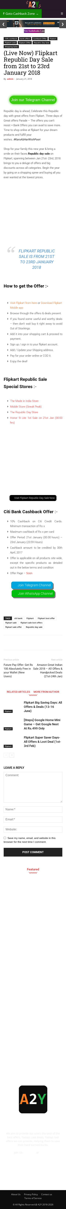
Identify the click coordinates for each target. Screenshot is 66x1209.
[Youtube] (57, 1181)
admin (10, 78)
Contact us (46, 1194)
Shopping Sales (11, 46)
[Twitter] (48, 1181)
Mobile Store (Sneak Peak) (26, 406)
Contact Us (33, 1156)
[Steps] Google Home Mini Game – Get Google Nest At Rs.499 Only (42, 724)
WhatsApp (46, 1152)
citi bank (18, 618)
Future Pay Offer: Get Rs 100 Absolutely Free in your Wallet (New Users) (18, 670)
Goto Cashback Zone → (21, 13)
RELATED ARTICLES (18, 691)
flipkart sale (10, 622)
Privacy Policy (31, 1194)
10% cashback (11, 38)
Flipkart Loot (10, 42)
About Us (16, 1194)
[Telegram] (38, 1181)
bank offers (25, 38)
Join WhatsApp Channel (35, 593)
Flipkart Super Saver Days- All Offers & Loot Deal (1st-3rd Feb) (42, 742)
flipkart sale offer (13, 627)
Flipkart (53, 38)
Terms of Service (33, 1198)
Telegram (30, 1152)
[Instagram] (28, 1181)
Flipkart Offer (25, 42)
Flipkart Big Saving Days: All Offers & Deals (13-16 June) (43, 707)
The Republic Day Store (24, 412)
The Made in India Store (24, 401)
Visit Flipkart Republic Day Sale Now (34, 497)
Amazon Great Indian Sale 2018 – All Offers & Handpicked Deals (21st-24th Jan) (47, 670)
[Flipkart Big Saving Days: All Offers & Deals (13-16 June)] (13, 707)
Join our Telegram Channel (33, 100)
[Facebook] (8, 1181)
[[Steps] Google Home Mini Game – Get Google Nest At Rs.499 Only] (13, 724)
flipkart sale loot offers (31, 622)
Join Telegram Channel (34, 585)
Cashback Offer (40, 38)
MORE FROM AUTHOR (46, 691)
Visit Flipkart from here (23, 303)
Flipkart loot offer (46, 618)
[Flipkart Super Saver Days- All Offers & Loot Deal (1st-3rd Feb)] (13, 741)
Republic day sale (34, 627)
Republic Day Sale (41, 42)
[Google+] (18, 1181)
